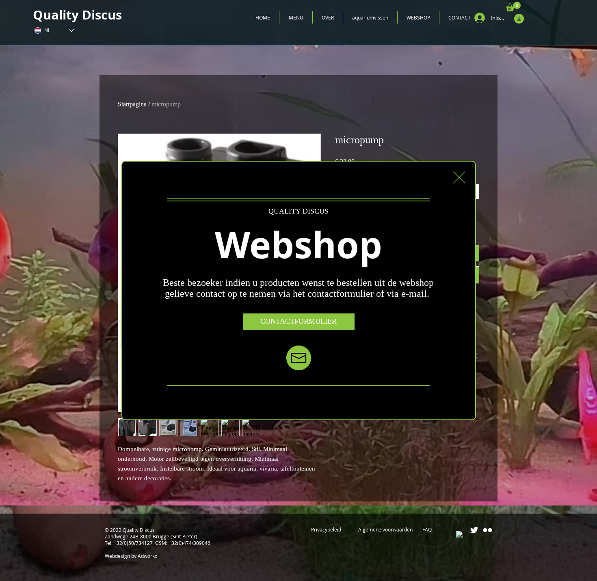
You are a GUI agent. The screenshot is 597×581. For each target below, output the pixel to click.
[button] (459, 177)
